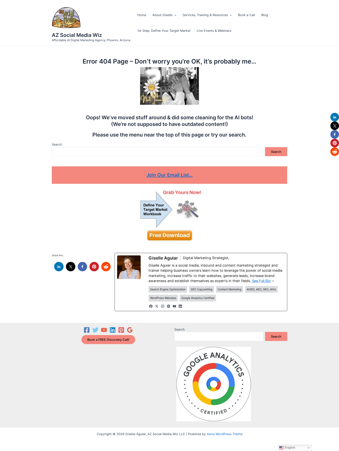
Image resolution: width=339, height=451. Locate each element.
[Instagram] (162, 306)
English (289, 447)
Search (57, 144)
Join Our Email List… (170, 175)
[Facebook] (151, 306)
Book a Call (246, 15)
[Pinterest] (168, 306)
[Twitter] (95, 330)
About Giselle (162, 15)
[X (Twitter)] (156, 306)
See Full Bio (261, 281)
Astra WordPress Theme (224, 434)
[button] (174, 15)
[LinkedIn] (180, 306)
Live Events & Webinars (214, 31)
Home (141, 15)
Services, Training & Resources (205, 15)
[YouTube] (174, 306)
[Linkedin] (112, 330)
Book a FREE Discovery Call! (108, 340)
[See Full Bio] (273, 280)
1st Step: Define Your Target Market (163, 31)
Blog (264, 15)
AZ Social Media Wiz (77, 35)
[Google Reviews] (130, 330)
